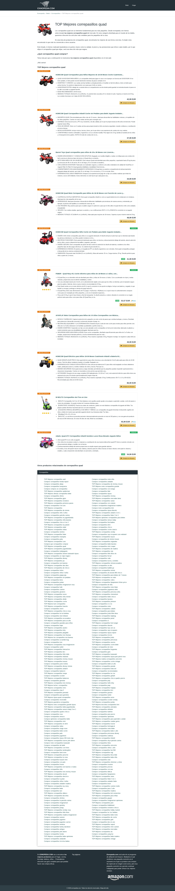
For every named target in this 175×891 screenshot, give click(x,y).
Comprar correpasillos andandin (55, 839)
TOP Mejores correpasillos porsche (56, 755)
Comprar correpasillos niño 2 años (55, 513)
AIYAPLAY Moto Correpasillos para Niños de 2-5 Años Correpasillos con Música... (87, 315)
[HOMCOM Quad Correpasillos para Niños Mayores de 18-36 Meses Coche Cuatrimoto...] (46, 80)
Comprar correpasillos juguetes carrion (57, 822)
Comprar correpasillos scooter (54, 676)
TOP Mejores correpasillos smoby (103, 532)
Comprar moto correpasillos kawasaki (57, 743)
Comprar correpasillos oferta (54, 496)
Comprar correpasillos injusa (101, 493)
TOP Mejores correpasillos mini (55, 721)
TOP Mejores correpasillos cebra (103, 580)
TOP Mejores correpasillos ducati (55, 774)
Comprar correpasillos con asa (102, 769)
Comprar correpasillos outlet (53, 647)
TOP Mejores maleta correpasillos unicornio (107, 659)
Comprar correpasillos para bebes (103, 611)
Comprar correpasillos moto (101, 606)
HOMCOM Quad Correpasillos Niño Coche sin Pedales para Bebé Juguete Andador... (88, 232)
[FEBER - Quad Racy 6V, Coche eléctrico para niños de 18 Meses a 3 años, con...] (46, 279)
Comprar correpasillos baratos (102, 599)
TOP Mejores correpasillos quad (55, 546)
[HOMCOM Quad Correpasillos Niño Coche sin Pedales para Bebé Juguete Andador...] (46, 238)
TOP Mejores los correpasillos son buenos (58, 637)
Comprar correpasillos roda (101, 558)
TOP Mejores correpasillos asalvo (55, 628)
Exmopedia (41, 13)
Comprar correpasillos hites (101, 743)
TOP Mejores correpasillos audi (55, 479)
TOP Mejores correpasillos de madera (105, 549)
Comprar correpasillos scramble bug (56, 640)
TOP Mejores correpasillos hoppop (103, 688)
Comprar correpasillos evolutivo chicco (105, 807)
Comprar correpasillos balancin (54, 671)
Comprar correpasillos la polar (54, 779)
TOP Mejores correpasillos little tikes (56, 812)
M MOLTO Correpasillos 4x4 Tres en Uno (71, 397)
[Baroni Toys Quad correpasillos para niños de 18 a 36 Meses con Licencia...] (46, 158)
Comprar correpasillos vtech (53, 609)
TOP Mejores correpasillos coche (55, 601)
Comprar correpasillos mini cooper (103, 546)
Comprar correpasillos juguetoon (55, 736)
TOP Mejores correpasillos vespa (55, 673)
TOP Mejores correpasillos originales (104, 541)
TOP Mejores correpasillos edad (55, 527)
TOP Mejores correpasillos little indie (56, 654)
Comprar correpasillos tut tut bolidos (56, 613)
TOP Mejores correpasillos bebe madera (105, 836)
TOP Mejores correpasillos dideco (55, 793)
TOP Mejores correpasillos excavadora (57, 618)
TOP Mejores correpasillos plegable (56, 633)
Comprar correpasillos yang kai (102, 834)
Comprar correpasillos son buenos (55, 563)
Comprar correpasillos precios (102, 767)
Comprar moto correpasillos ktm (103, 508)
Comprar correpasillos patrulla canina (57, 515)
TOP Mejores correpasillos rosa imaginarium (59, 645)
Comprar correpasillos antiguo (54, 829)
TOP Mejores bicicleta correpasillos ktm (105, 704)
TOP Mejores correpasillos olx (102, 832)
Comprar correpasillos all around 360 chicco (107, 573)
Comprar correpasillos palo (53, 733)
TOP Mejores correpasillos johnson (104, 601)
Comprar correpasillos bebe (53, 788)
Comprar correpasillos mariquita (55, 537)
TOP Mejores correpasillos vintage (103, 839)
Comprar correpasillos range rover (55, 728)
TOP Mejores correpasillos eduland (56, 656)
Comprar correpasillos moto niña (103, 479)
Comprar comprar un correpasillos (55, 489)
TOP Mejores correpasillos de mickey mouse (107, 484)
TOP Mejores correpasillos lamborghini (57, 750)
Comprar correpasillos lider (101, 491)
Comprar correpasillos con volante (103, 503)
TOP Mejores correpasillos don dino (56, 565)
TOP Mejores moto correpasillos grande (105, 486)
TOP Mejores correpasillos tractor (103, 724)
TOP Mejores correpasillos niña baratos (57, 520)
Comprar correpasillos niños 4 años (56, 781)
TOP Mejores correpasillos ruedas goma (105, 721)
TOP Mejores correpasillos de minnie (56, 510)
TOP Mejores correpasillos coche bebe (105, 645)
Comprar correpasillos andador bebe (104, 781)
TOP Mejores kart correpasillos (54, 604)
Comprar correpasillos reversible (55, 700)
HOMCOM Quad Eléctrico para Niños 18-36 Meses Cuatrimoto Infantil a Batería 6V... (88, 356)
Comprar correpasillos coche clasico (104, 529)
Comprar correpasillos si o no (102, 604)
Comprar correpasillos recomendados (104, 671)
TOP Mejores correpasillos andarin (56, 669)
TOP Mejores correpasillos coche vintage (106, 661)
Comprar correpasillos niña (53, 769)
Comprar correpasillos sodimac (102, 736)
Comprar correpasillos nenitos (54, 532)
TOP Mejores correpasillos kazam (55, 661)
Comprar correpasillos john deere (55, 832)
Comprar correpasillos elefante (102, 709)
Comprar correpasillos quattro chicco (56, 712)
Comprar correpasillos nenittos (54, 824)
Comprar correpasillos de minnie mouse (105, 539)
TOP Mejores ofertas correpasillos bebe (57, 493)
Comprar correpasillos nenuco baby (104, 520)
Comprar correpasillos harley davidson (57, 827)
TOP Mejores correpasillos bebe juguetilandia (59, 707)
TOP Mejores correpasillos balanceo (56, 678)
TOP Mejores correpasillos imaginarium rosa (59, 585)
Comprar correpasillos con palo (54, 762)
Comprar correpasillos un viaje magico (57, 556)
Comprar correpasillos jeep (101, 685)
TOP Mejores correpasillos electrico (56, 776)
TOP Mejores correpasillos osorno (103, 642)
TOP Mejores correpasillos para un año (57, 621)
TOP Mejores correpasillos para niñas (105, 796)
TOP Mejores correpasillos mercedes (104, 829)
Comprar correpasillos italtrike (102, 712)
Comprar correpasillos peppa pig (55, 575)
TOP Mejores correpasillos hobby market (106, 810)
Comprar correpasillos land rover (55, 752)
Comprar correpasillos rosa (53, 714)
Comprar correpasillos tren (53, 642)
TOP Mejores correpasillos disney (55, 558)
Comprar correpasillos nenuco (54, 716)
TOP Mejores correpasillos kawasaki (104, 654)
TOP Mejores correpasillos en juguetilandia (58, 517)
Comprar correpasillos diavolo (102, 625)
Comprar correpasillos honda (54, 834)
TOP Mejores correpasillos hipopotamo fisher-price (109, 582)
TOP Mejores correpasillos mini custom (105, 827)
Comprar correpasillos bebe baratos (104, 544)
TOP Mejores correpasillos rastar (103, 501)
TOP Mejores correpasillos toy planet (56, 525)
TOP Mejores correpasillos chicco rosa (57, 611)
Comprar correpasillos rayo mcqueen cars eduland (109, 534)
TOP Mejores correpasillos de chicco (56, 568)
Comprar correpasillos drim (101, 525)
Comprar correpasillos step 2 (54, 690)
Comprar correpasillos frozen (54, 764)
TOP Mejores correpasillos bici (54, 652)
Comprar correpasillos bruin (101, 783)
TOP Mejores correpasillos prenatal (56, 692)
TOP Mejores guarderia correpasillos (56, 702)
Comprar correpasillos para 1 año (103, 788)
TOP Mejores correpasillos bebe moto (105, 815)
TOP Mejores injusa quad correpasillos (57, 697)
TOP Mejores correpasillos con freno (56, 748)
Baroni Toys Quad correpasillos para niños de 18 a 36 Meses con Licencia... (85, 152)
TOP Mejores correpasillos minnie (103, 570)
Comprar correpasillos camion (54, 589)
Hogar (134, 5)
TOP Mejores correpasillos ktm (102, 690)
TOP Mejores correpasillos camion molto (106, 786)
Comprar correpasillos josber (54, 582)
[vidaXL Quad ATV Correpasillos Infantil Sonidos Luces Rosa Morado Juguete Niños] (46, 442)
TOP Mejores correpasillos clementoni (105, 594)
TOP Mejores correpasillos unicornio (104, 745)
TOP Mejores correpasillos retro (55, 688)
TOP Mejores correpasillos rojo (102, 551)
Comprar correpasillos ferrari (102, 556)
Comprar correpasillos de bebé (54, 745)
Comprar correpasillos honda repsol (56, 482)
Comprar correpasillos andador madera (57, 783)
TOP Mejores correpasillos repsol (103, 824)
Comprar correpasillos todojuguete (55, 551)
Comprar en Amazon (129, 102)
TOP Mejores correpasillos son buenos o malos (60, 767)
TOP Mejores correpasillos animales (104, 707)
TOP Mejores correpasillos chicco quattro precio (108, 678)
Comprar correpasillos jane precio (103, 714)
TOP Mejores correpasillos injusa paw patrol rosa (109, 656)
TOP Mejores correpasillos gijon (55, 498)
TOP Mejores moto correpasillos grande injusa (60, 704)
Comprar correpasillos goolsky (54, 805)
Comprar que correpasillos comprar (56, 544)
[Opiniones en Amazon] (46, 289)
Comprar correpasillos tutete (101, 695)
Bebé (127, 5)
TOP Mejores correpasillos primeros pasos (58, 503)
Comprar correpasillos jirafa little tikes (105, 613)
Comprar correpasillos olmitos (54, 798)
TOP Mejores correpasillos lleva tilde (104, 755)
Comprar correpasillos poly (101, 680)
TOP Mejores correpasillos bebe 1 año (105, 731)
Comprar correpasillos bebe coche (55, 731)
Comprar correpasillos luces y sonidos (105, 561)
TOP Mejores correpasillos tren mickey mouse (60, 772)
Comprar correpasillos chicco (102, 527)
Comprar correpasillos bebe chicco (104, 597)
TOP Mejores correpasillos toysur (103, 537)
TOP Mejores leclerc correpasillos (55, 685)
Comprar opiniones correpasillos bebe (57, 719)
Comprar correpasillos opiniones (103, 716)
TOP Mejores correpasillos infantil (103, 738)
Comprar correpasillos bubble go (103, 568)
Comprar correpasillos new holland (56, 616)
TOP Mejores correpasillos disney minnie (58, 666)
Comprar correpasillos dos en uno (103, 822)
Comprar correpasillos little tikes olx (104, 553)
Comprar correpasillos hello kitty (103, 683)
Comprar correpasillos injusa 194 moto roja (58, 738)
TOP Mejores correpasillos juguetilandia (57, 549)
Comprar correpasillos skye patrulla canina (106, 740)
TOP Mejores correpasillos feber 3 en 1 (105, 515)
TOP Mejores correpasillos (53, 508)
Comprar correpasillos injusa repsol (104, 633)
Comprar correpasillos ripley (53, 726)
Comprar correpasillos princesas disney (105, 733)
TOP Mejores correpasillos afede (55, 599)
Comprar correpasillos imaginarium (56, 803)
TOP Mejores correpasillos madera (104, 791)
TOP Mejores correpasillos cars (55, 541)
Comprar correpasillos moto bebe (103, 728)
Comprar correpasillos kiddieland (103, 805)
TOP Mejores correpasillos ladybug (104, 616)
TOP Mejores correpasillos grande (103, 666)
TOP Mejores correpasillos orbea (55, 529)
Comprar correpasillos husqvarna (55, 486)
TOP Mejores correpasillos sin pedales (57, 577)
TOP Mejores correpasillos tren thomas (57, 635)
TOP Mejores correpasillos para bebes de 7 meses (109, 575)
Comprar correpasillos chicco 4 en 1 (56, 522)
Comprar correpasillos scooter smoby (105, 700)
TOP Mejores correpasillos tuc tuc (103, 673)
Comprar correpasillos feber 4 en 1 (104, 779)
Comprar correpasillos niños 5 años (56, 573)
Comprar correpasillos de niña (102, 585)
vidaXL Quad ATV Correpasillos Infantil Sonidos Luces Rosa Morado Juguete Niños (88, 436)
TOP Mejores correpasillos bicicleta (56, 796)
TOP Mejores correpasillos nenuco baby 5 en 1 (60, 709)
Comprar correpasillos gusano (102, 692)
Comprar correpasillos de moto (102, 647)
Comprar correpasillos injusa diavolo (104, 510)
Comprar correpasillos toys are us (103, 628)
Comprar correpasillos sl (100, 621)
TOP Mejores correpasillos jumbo (103, 702)
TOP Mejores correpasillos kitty (55, 630)
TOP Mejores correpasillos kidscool (104, 669)
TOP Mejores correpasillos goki (102, 819)
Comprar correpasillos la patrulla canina (57, 800)
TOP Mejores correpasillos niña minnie (57, 597)
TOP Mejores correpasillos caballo (103, 609)
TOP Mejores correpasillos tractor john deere (59, 740)
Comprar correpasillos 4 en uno (54, 505)
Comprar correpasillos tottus (53, 570)
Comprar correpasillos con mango (103, 489)
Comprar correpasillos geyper (102, 798)
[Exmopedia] (46, 5)
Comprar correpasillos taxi (53, 791)
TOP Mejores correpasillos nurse (55, 594)
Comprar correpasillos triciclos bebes (57, 841)
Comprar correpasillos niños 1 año (103, 748)
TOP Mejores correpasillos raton (103, 776)
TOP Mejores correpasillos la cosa (56, 757)
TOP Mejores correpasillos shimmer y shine (107, 762)
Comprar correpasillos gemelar (54, 680)
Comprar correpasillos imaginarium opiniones (107, 800)
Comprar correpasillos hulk (53, 587)
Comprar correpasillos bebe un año (104, 664)
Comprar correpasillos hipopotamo (103, 774)
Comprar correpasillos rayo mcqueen (104, 630)
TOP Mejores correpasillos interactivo (57, 649)
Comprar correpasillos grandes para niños (58, 623)
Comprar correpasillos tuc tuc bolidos (104, 812)
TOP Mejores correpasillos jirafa (103, 637)
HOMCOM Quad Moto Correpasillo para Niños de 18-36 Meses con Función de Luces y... (90, 193)
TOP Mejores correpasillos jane (102, 803)
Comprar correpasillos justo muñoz (56, 664)
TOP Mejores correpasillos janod (103, 618)
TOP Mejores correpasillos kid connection (106, 793)
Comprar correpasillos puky (53, 539)
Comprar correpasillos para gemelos (56, 695)
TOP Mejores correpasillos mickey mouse (58, 659)
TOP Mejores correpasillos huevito (56, 606)
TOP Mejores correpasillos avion (103, 697)
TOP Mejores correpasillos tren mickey (57, 683)
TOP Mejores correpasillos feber (55, 534)
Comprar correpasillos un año (102, 565)
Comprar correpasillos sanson (54, 817)
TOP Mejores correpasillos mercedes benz (106, 498)
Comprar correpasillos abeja (53, 484)
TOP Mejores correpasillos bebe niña (104, 757)
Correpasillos (55, 13)
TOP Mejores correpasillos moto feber (105, 587)
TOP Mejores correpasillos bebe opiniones (58, 836)
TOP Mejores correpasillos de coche (104, 817)
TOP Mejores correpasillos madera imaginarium (60, 815)
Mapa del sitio (104, 888)
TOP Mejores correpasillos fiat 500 (104, 750)
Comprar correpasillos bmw (53, 580)
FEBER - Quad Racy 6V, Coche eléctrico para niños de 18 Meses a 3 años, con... (87, 274)
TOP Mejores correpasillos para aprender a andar (109, 719)
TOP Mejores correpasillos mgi (102, 752)
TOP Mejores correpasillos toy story (56, 786)
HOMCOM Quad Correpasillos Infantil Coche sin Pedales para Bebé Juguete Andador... (89, 113)
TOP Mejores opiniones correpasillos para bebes (108, 517)
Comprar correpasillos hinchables (103, 522)
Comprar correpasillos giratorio (54, 592)
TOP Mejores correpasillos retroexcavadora (107, 563)
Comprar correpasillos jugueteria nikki (105, 589)
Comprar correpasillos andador (102, 482)
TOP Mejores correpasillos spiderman (57, 491)
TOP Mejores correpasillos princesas (104, 640)
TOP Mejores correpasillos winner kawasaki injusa (61, 553)
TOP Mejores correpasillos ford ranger (105, 623)
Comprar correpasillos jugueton (54, 819)
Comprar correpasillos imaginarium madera (106, 505)
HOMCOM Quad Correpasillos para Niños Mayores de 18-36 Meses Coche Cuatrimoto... (90, 75)
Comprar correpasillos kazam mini (55, 760)
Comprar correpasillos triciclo (102, 635)
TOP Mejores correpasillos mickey (103, 496)
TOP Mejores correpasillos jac (54, 561)
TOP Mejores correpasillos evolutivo (56, 501)
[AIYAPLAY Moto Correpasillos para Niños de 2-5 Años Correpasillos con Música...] (46, 321)
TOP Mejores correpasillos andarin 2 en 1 (106, 513)
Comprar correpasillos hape (53, 625)
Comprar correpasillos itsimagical (103, 726)
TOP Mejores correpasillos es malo (104, 577)
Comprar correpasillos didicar (102, 772)
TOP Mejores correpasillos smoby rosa (57, 810)
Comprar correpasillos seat (101, 760)
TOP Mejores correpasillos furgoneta (104, 649)
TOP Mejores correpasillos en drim (56, 724)
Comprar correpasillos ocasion (102, 764)
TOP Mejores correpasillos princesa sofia (106, 592)
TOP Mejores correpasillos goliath (103, 676)
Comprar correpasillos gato (101, 652)
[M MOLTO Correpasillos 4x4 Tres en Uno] (46, 403)
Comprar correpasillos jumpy (54, 807)
